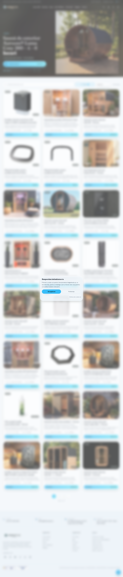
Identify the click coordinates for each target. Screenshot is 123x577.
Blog (73, 539)
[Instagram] (10, 557)
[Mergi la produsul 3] (11, 70)
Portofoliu (75, 537)
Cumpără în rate (97, 548)
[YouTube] (15, 557)
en (119, 2)
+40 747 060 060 (96, 2)
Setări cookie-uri (97, 550)
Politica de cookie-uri (75, 297)
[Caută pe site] (104, 7)
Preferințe (71, 291)
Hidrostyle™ (69, 7)
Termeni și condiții (97, 537)
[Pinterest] (30, 557)
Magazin (77, 7)
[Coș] (108, 7)
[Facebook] (5, 557)
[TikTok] (20, 557)
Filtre (86, 84)
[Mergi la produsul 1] (4, 70)
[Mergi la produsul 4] (15, 70)
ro (116, 2)
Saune (51, 7)
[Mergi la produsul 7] (26, 70)
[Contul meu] (113, 7)
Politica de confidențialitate (101, 539)
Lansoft (118, 568)
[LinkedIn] (25, 557)
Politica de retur (97, 545)
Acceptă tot (51, 291)
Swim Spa (45, 7)
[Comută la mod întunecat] (118, 7)
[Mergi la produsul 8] (30, 70)
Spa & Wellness (59, 7)
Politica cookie (96, 542)
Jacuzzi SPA (36, 7)
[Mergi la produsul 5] (19, 70)
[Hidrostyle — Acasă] (10, 7)
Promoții (75, 542)
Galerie (74, 545)
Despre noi (75, 548)
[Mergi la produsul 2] (8, 70)
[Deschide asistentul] (118, 572)
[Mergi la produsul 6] (22, 70)
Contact (84, 7)
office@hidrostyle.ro (108, 2)
